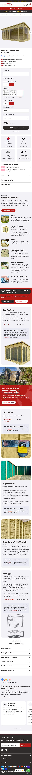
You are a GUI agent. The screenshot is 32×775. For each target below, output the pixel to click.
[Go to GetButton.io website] (28, 773)
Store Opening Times (11, 1)
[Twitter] (6, 750)
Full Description (5, 176)
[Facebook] (2, 750)
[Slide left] (11, 728)
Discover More (6, 210)
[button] (30, 5)
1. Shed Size (6, 70)
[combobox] (24, 4)
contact (6, 337)
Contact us (19, 301)
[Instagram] (10, 750)
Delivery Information (7, 180)
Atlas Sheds (8, 4)
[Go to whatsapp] (28, 770)
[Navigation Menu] (2, 5)
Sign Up (23, 745)
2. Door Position (15, 78)
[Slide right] (20, 728)
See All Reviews (5, 697)
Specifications (5, 184)
